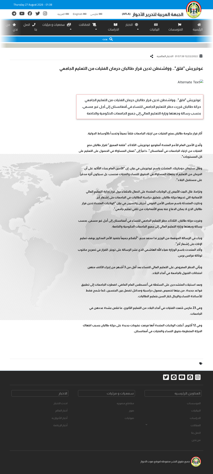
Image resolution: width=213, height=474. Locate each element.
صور (131, 410)
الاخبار (129, 25)
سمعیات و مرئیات (53, 25)
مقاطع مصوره (125, 403)
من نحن (12, 27)
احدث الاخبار (60, 403)
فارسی (94, 14)
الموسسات (175, 29)
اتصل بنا (30, 27)
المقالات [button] (196, 425)
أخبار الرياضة (60, 425)
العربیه (61, 14)
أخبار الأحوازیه (59, 418)
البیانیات (154, 29)
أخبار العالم (61, 410)
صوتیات (129, 418)
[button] (106, 39)
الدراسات (113, 29)
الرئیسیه (198, 29)
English (77, 14)
